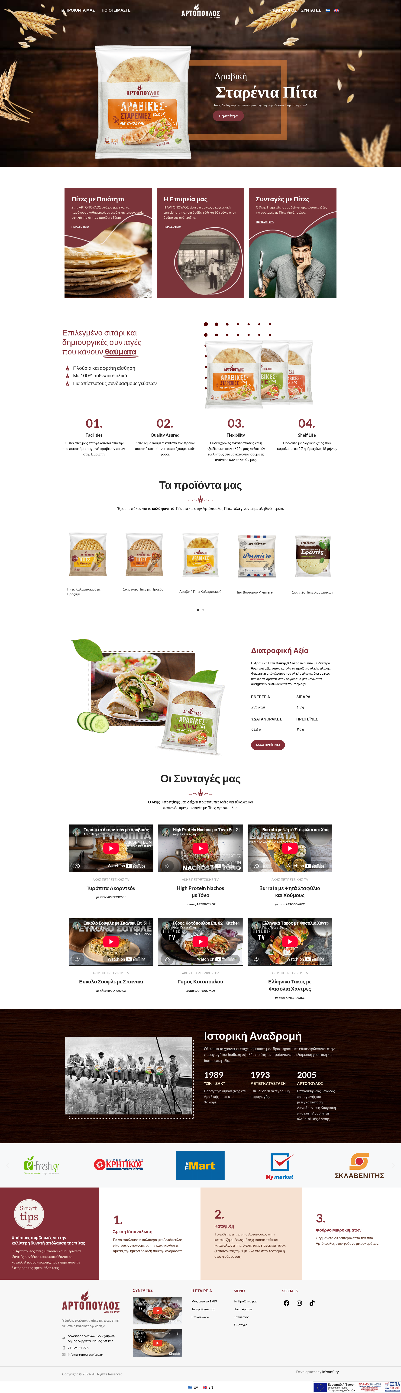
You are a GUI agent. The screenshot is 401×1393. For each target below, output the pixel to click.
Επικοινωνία (200, 1317)
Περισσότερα (213, 115)
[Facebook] (286, 1303)
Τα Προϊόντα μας (245, 1301)
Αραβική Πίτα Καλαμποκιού (200, 591)
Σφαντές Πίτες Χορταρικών (312, 592)
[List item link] (91, 1347)
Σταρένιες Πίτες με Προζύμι (143, 589)
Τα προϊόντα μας (203, 1309)
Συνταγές (240, 1325)
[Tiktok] (312, 1303)
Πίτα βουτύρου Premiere (254, 592)
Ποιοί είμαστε (243, 1309)
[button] (7, 1165)
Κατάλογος (241, 1317)
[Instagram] (299, 1303)
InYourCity (330, 1372)
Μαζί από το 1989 (204, 1301)
